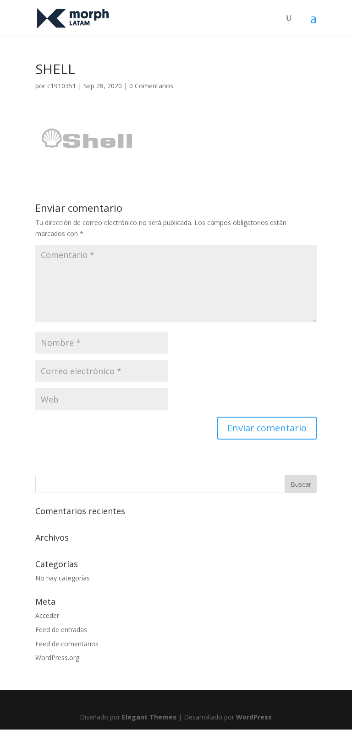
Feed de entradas (61, 629)
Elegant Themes (149, 717)
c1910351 (61, 85)
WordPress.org (57, 657)
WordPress (254, 717)
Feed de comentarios (67, 643)
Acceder (47, 615)
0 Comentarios (151, 85)
